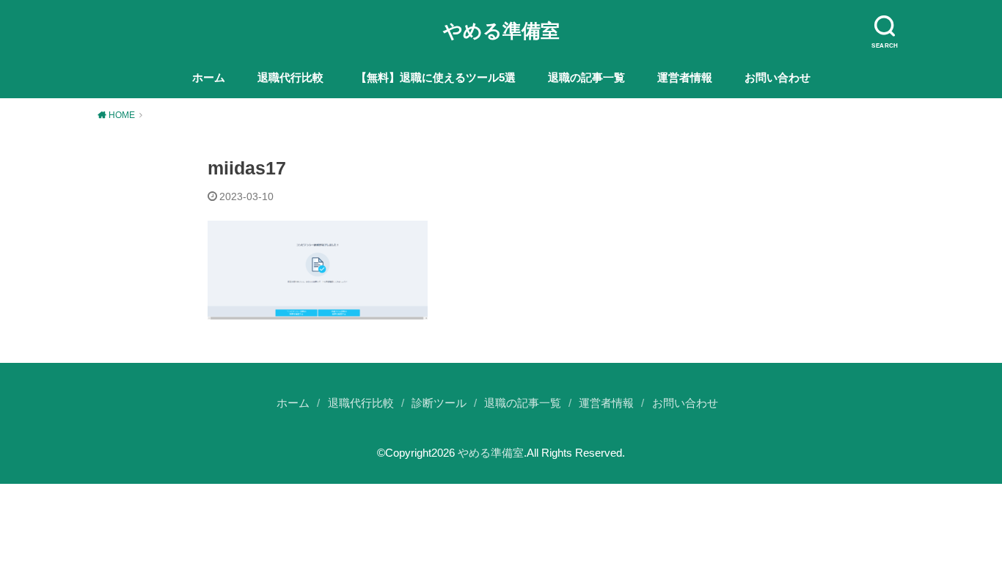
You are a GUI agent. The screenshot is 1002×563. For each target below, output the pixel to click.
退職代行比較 (290, 78)
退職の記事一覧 (586, 78)
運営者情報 (684, 78)
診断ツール (439, 403)
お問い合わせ (778, 78)
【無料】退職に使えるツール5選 (436, 78)
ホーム (208, 78)
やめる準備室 (501, 31)
